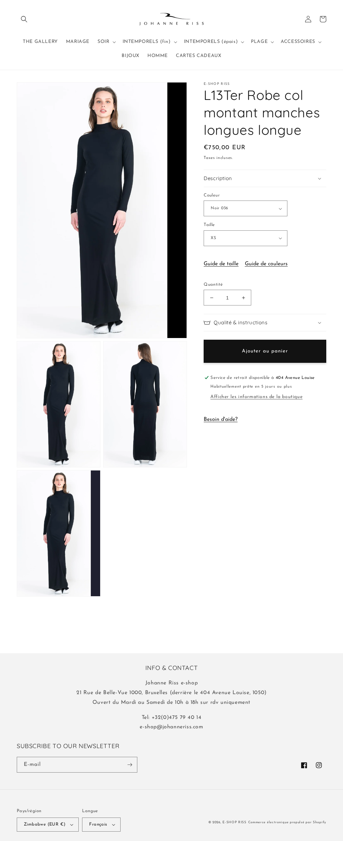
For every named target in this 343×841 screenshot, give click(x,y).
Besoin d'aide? (220, 419)
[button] (24, 19)
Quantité (213, 284)
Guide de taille (221, 264)
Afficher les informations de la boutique (256, 396)
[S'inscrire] (129, 765)
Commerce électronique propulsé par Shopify (287, 822)
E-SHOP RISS (234, 822)
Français (98, 824)
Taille (209, 225)
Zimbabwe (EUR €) (44, 824)
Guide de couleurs (266, 264)
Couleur (212, 195)
